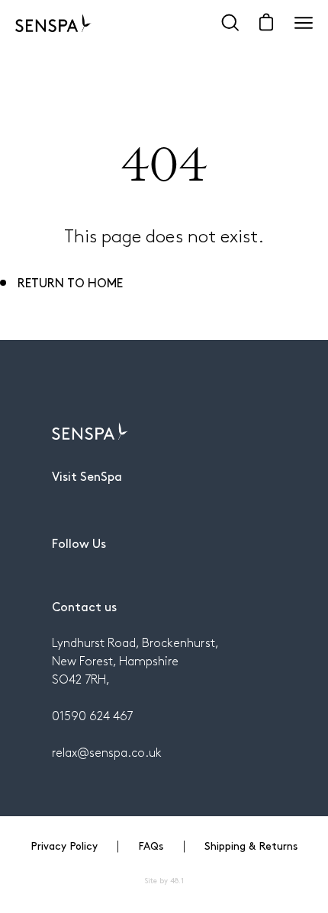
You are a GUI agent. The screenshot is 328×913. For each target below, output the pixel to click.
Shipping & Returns (250, 845)
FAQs (150, 845)
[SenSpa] (53, 22)
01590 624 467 (92, 715)
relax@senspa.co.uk (107, 752)
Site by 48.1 (164, 880)
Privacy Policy (64, 845)
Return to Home (70, 282)
